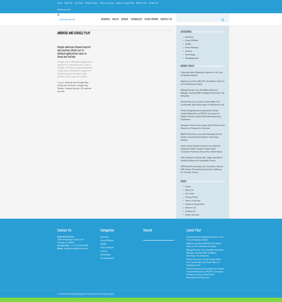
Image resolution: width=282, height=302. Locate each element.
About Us (68, 2)
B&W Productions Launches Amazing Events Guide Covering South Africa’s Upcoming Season (201, 137)
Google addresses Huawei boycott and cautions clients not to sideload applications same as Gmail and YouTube (74, 51)
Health (115, 19)
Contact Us (153, 2)
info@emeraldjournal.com (76, 248)
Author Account (63, 9)
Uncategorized (192, 58)
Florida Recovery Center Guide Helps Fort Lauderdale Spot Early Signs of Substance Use (203, 262)
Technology (136, 19)
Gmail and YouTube (66, 85)
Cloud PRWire (151, 19)
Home (59, 2)
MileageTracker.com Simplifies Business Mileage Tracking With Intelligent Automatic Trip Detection (203, 93)
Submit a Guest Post (125, 2)
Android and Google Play (76, 82)
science (124, 19)
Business (105, 19)
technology (190, 54)
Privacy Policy (91, 2)
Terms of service (107, 2)
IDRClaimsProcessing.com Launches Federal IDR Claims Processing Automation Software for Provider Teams (202, 169)
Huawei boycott (72, 88)
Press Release (192, 47)
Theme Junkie (108, 294)
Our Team (79, 2)
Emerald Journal (78, 294)
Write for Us (141, 2)
